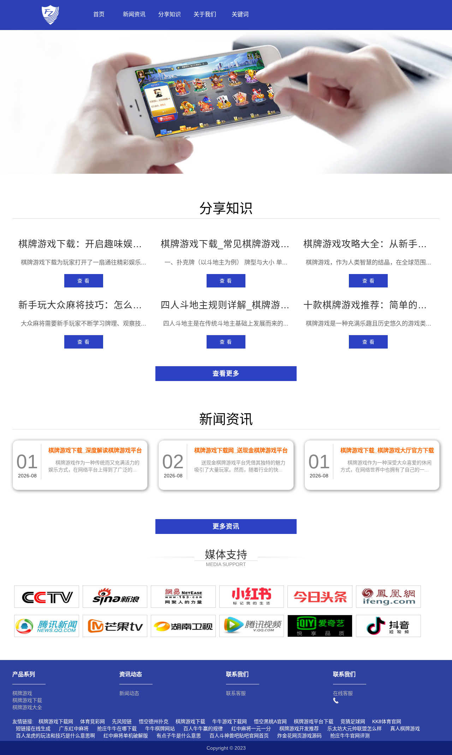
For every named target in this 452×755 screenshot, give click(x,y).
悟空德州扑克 (153, 721)
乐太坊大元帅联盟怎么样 (354, 728)
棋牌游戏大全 (27, 707)
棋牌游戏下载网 (55, 721)
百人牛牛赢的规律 (203, 728)
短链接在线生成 (33, 728)
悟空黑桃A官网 (270, 721)
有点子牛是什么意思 (178, 735)
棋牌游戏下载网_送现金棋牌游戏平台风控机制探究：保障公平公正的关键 (241, 451)
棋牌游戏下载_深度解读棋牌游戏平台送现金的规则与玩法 (95, 451)
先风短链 (122, 721)
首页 (99, 14)
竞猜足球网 (352, 721)
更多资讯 (226, 526)
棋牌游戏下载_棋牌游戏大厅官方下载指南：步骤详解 (387, 451)
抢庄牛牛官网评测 (350, 735)
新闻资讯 (134, 14)
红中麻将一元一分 (251, 728)
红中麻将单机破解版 (125, 735)
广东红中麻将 (74, 728)
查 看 (83, 281)
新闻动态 (129, 693)
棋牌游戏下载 (27, 700)
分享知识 (169, 14)
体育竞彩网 (92, 721)
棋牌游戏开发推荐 (299, 728)
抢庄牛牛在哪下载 (117, 728)
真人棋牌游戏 (405, 728)
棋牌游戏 (22, 693)
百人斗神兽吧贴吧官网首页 (239, 735)
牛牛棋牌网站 (160, 728)
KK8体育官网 (386, 721)
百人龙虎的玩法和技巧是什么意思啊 (55, 735)
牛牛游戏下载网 (229, 721)
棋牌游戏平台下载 (313, 721)
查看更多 (226, 373)
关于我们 (205, 14)
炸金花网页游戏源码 (299, 735)
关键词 (240, 14)
